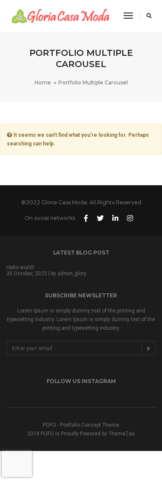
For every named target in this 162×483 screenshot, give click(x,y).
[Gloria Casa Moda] (60, 16)
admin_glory (71, 273)
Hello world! (20, 267)
